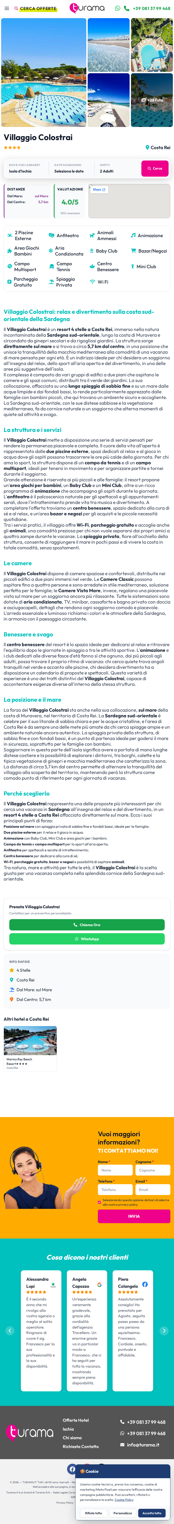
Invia (134, 1216)
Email (141, 1181)
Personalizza (123, 1513)
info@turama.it (143, 1445)
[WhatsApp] (117, 8)
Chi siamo (72, 1437)
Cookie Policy (124, 1500)
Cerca (157, 168)
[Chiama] (126, 8)
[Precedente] (9, 1330)
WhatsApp (89, 939)
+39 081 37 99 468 (151, 8)
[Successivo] (164, 1330)
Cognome (144, 1161)
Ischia (68, 1429)
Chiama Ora (89, 925)
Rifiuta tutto (93, 1513)
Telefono (106, 1181)
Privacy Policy (64, 1502)
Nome (104, 1161)
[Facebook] (72, 1469)
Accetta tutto (152, 1513)
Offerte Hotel (76, 1420)
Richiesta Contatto (81, 1446)
